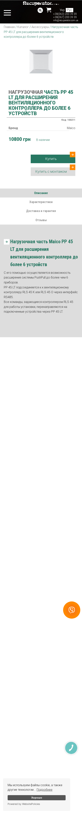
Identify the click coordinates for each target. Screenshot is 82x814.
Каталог (23, 27)
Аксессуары (40, 27)
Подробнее (44, 790)
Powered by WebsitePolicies (24, 804)
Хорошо (36, 797)
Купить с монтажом (51, 171)
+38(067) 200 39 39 (65, 17)
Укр (62, 10)
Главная (9, 27)
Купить (51, 159)
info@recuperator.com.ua (65, 20)
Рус (69, 10)
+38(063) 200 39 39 (65, 13)
